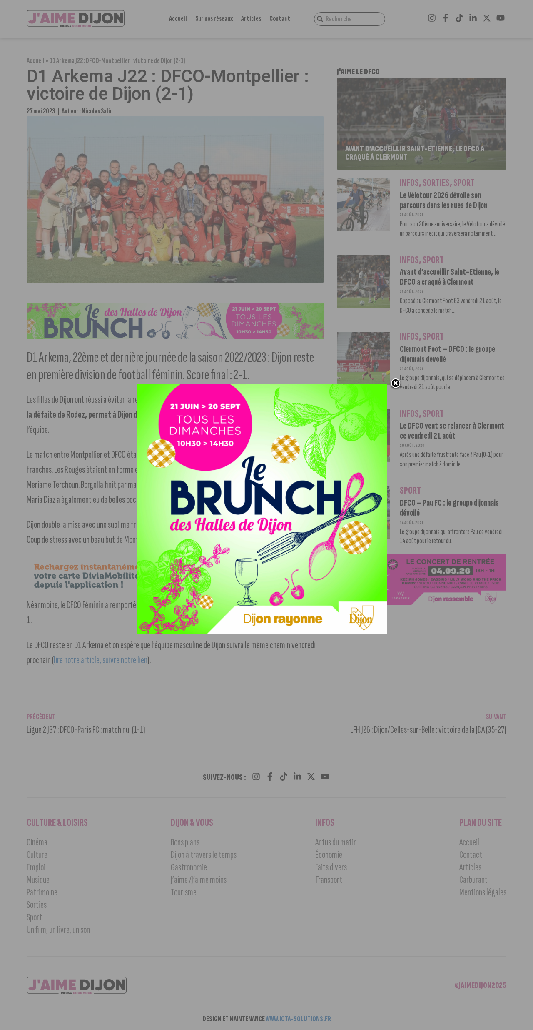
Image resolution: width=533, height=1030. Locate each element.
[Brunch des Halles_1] (262, 631)
